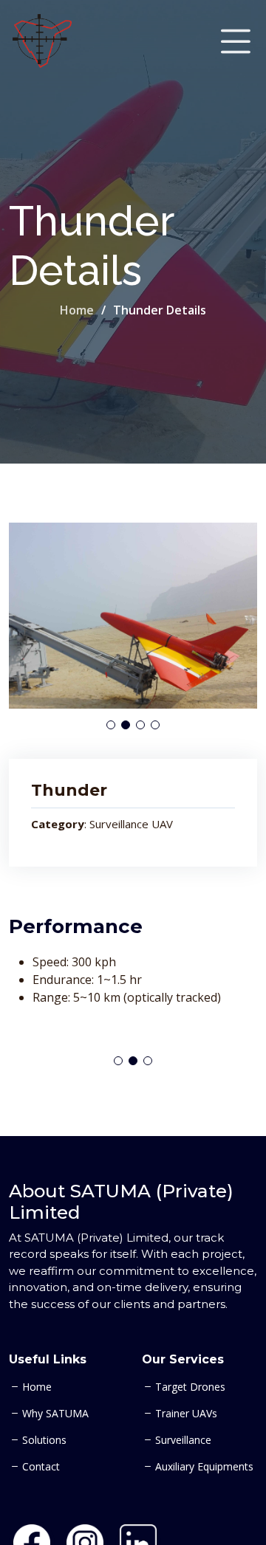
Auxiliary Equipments (204, 1467)
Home (77, 310)
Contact (41, 1467)
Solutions (44, 1440)
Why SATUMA (55, 1413)
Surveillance (183, 1440)
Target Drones (190, 1387)
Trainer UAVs (186, 1413)
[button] (110, 724)
